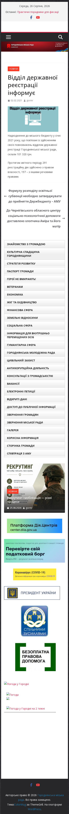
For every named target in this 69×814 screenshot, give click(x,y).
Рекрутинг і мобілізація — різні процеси (29, 500)
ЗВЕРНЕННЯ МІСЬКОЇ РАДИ (25, 422)
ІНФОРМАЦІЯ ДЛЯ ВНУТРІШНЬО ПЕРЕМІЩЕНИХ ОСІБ (28, 335)
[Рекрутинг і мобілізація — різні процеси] (34, 465)
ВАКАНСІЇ (13, 383)
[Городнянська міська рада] (34, 44)
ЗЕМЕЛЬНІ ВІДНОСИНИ (22, 318)
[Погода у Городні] (16, 684)
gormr (29, 100)
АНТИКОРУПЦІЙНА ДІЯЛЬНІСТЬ (28, 368)
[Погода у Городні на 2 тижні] (25, 708)
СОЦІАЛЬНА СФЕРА (19, 325)
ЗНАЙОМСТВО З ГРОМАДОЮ (26, 244)
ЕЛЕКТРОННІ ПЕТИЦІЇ (21, 391)
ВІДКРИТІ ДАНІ (17, 399)
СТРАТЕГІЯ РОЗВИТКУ (21, 263)
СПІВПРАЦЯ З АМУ (19, 453)
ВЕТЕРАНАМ (15, 286)
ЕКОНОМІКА (15, 294)
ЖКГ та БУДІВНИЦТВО (22, 302)
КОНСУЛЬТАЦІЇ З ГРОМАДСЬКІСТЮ (30, 376)
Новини (13, 69)
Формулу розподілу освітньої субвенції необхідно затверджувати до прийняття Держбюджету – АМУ (35, 196)
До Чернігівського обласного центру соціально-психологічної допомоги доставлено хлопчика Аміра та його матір (33, 218)
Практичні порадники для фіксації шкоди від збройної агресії (38, 13)
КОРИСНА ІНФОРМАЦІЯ (22, 438)
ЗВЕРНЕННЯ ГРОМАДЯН (22, 414)
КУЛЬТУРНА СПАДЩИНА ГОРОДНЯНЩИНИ (23, 253)
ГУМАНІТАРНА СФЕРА (21, 345)
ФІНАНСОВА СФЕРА (20, 310)
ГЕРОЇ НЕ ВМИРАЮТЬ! (21, 279)
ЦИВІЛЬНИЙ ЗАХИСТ (21, 360)
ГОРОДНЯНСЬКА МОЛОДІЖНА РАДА (31, 352)
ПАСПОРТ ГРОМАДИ (20, 271)
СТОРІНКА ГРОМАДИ (21, 445)
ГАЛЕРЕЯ (12, 430)
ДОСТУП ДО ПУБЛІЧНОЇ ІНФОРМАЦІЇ (31, 407)
